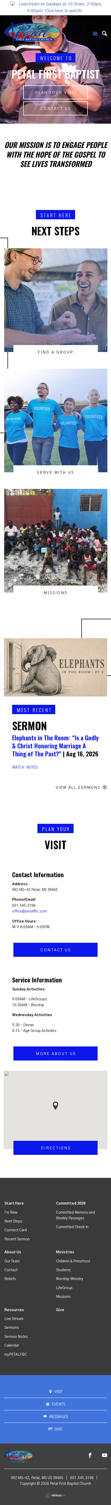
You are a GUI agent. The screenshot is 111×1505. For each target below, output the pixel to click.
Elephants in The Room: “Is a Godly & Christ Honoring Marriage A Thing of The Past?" (55, 745)
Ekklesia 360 (55, 1495)
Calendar (11, 1345)
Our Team (12, 1261)
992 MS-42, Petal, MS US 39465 (37, 1478)
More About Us (56, 1054)
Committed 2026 (70, 1203)
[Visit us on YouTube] (104, 1456)
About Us (12, 1252)
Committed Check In (72, 1227)
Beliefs (10, 1279)
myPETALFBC (15, 1354)
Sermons (11, 1328)
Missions (63, 1297)
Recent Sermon (17, 1239)
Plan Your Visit (56, 93)
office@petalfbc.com (29, 911)
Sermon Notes (16, 1337)
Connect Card (15, 1230)
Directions (56, 1148)
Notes (32, 767)
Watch (18, 767)
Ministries (65, 1252)
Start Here (14, 1203)
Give (60, 1310)
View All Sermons (78, 788)
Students (63, 1270)
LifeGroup (64, 1288)
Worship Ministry (69, 1279)
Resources (14, 1310)
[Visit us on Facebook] (90, 1456)
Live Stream (13, 1319)
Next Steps (13, 1221)
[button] (55, 1105)
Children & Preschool (73, 1261)
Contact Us (56, 109)
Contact (11, 1270)
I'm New (10, 1212)
